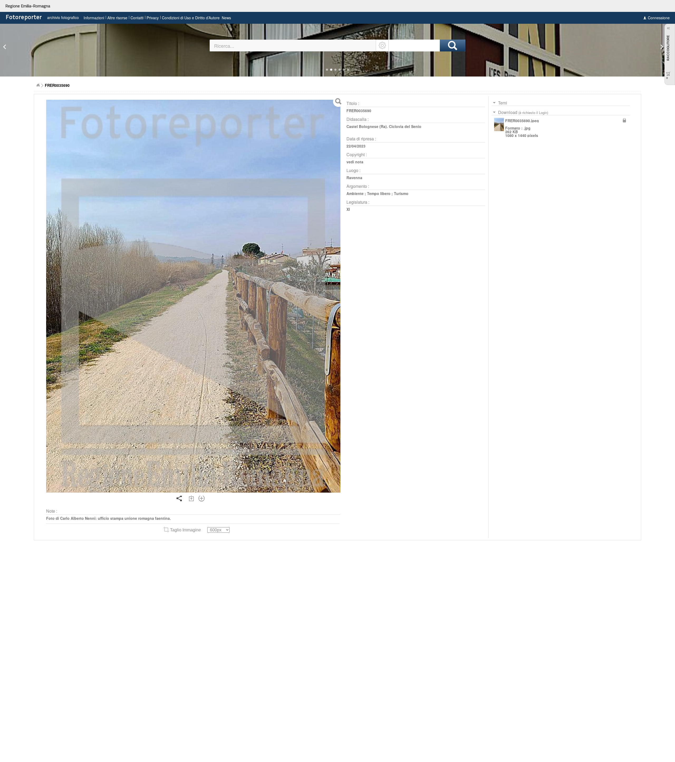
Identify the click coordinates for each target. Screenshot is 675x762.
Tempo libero (378, 193)
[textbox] (293, 45)
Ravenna (354, 177)
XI (348, 209)
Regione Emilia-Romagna (27, 6)
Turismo (401, 193)
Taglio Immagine (185, 530)
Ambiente (355, 193)
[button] (327, 70)
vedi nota (354, 161)
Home (38, 85)
